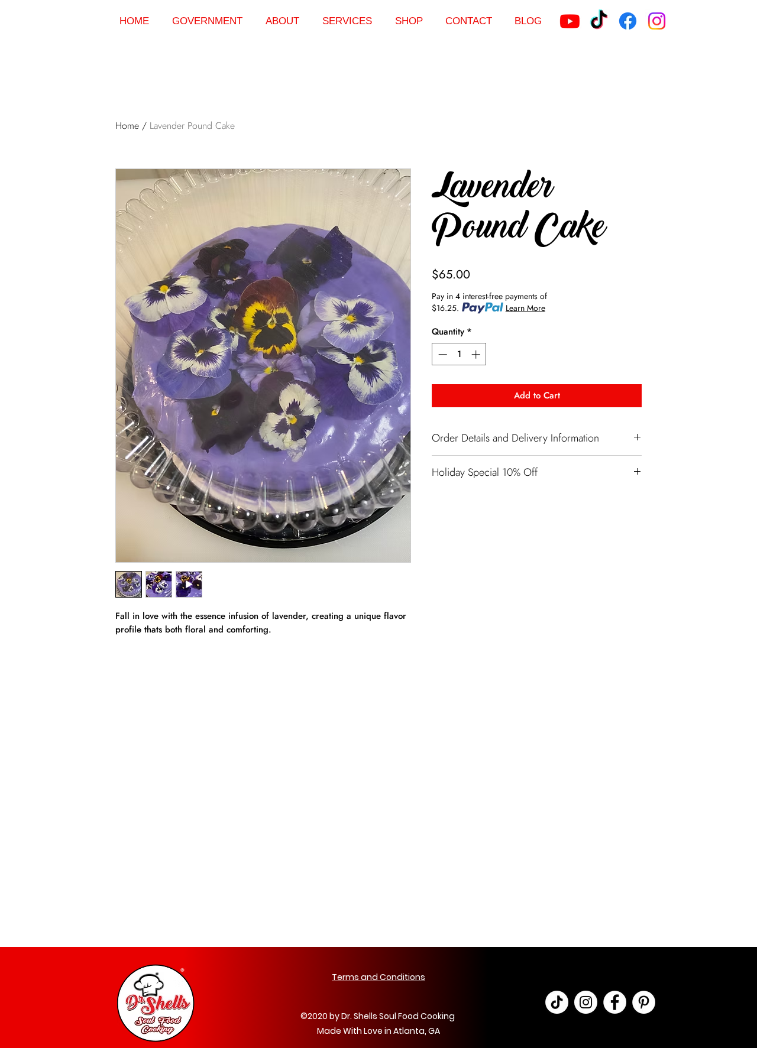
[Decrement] (441, 354)
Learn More (525, 308)
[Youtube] (569, 21)
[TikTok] (598, 21)
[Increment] (477, 354)
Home (127, 125)
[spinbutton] (459, 354)
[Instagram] (656, 21)
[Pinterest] (643, 1002)
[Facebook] (627, 21)
